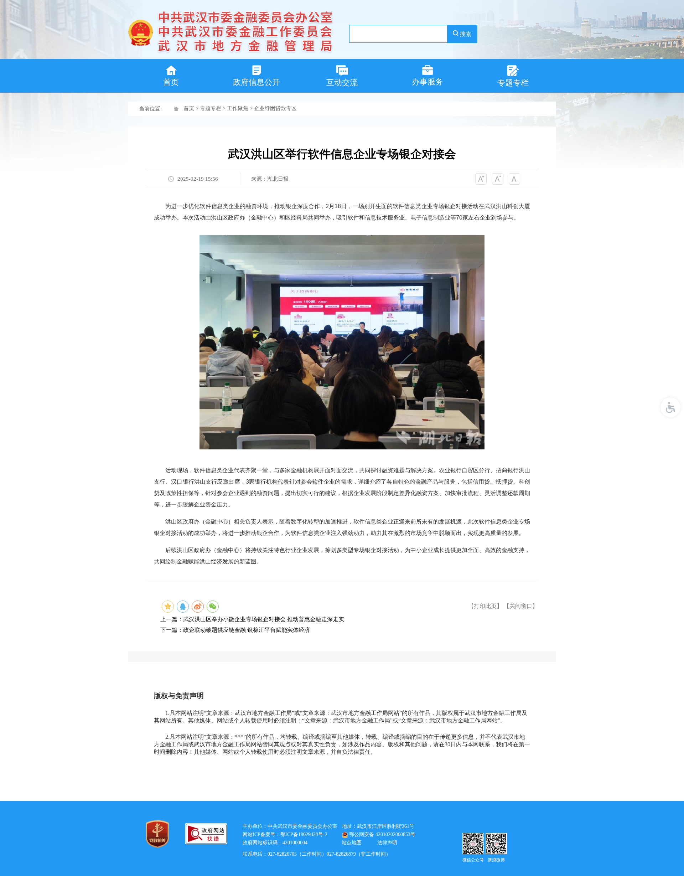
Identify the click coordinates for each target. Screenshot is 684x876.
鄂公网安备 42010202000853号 (382, 834)
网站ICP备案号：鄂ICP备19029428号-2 (285, 834)
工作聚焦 (237, 108)
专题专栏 (210, 108)
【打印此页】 (485, 606)
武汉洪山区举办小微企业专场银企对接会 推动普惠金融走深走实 (263, 619)
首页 (188, 108)
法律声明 (387, 842)
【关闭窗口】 (521, 606)
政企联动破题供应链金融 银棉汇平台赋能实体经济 (246, 630)
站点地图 (352, 842)
